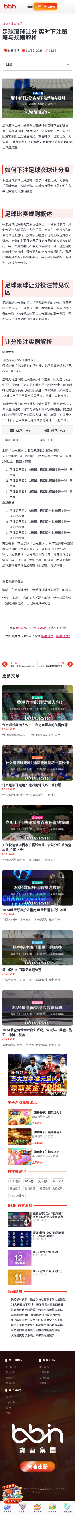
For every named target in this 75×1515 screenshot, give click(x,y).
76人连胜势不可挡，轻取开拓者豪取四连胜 (36, 1304)
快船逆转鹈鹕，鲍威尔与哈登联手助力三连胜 (38, 1299)
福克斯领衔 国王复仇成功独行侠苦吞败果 (35, 1314)
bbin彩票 (58, 1181)
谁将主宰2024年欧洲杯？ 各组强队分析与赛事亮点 (48, 1215)
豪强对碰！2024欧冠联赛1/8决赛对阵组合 (48, 1234)
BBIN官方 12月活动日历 (47, 1252)
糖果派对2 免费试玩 (51, 1188)
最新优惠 (30, 1188)
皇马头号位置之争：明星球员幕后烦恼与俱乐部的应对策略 (38, 1325)
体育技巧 (16, 23)
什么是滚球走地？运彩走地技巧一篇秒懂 (31, 784)
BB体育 (29, 1181)
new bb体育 (17, 1195)
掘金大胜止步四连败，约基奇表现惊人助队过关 (38, 1309)
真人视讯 (43, 1181)
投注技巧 (15, 1188)
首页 (5, 23)
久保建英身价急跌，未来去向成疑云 (32, 1335)
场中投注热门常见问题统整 (22, 969)
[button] (30, 6)
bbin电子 (15, 1181)
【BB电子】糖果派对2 (46, 1112)
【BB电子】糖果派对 (46, 1152)
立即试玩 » (38, 1123)
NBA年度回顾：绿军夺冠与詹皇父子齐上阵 (36, 1320)
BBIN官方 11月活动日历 (47, 1271)
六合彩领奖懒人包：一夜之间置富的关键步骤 (35, 724)
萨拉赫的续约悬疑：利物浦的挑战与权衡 (35, 1330)
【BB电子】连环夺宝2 (46, 1132)
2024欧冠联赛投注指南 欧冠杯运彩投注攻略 (34, 909)
